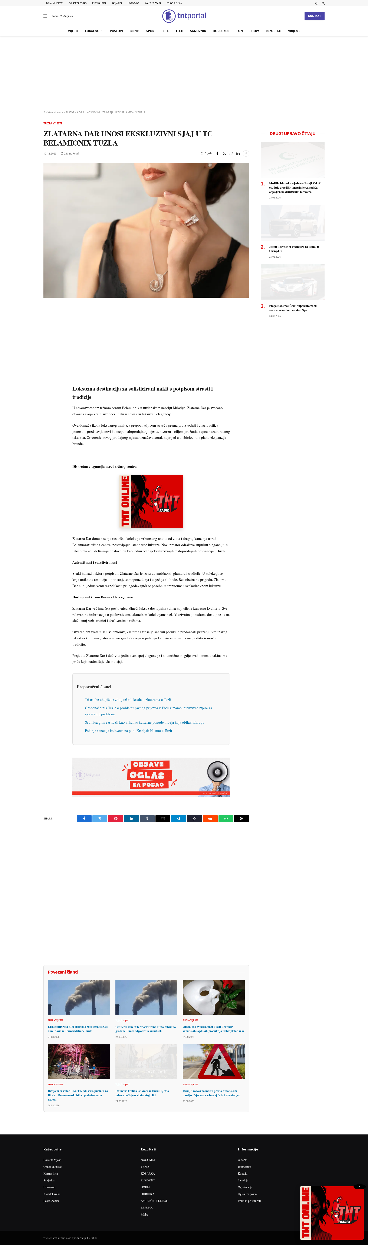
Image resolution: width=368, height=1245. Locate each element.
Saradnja (243, 1180)
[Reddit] (47, 377)
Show (254, 31)
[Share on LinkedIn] (238, 153)
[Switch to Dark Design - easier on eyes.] (316, 3)
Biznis (134, 31)
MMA (144, 1214)
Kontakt (314, 16)
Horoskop (133, 3)
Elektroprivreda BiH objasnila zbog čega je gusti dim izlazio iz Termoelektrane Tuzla (78, 1029)
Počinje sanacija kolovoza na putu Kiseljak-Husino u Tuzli (128, 730)
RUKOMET (148, 1180)
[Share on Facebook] (217, 153)
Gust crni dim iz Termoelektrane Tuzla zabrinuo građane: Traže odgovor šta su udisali (145, 1029)
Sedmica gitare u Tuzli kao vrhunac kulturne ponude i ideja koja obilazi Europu (144, 722)
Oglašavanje (245, 1187)
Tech (179, 31)
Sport (151, 31)
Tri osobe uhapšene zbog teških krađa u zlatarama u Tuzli (128, 699)
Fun (239, 31)
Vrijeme (294, 31)
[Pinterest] (47, 338)
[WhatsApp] (47, 397)
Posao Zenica (174, 3)
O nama (242, 1160)
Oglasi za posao (78, 3)
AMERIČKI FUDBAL (154, 1201)
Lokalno (92, 31)
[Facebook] (47, 319)
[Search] (323, 3)
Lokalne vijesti (54, 3)
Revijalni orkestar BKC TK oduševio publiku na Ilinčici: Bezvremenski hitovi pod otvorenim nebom (78, 1095)
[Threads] (47, 407)
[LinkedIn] (47, 368)
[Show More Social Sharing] (246, 153)
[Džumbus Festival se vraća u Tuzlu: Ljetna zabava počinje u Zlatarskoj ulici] (146, 1061)
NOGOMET (148, 1160)
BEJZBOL (147, 1208)
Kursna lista (99, 3)
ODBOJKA (147, 1194)
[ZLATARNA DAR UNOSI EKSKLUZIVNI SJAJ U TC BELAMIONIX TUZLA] (146, 230)
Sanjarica (117, 3)
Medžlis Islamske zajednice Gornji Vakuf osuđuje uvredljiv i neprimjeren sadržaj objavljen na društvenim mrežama (294, 187)
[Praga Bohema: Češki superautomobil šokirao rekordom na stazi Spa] (293, 282)
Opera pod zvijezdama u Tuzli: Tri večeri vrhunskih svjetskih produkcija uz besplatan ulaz (213, 1029)
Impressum (244, 1167)
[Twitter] (47, 328)
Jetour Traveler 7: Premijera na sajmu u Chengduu (294, 249)
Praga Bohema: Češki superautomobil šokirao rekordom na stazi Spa (293, 308)
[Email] (47, 348)
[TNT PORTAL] (184, 16)
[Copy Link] (231, 153)
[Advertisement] (184, 74)
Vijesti (73, 31)
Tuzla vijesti (52, 123)
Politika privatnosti (249, 1201)
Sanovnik (198, 31)
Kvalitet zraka (153, 3)
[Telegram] (47, 387)
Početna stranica (53, 112)
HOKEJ (145, 1187)
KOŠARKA (148, 1173)
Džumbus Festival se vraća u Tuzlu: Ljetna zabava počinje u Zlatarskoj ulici (142, 1093)
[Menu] (45, 16)
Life (166, 31)
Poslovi (116, 31)
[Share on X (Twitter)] (224, 153)
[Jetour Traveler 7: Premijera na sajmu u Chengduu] (293, 223)
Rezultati (273, 31)
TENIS (145, 1167)
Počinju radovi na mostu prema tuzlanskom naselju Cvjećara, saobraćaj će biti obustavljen (211, 1093)
